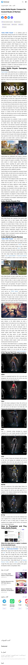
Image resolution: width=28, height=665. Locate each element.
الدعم (12, 656)
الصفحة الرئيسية (4, 5)
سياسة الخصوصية (14, 655)
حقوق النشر (8, 655)
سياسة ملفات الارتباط (5, 656)
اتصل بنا (2, 655)
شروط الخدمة (22, 655)
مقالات (10, 5)
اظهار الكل (24, 570)
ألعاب (14, 5)
